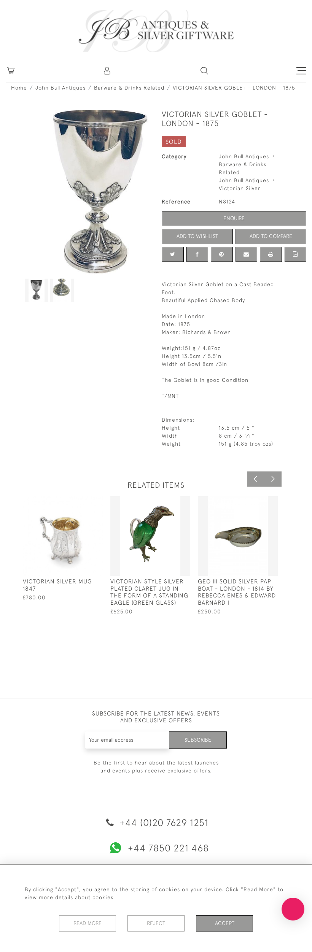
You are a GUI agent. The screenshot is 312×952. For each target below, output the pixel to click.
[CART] (10, 70)
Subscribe (198, 740)
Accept (224, 923)
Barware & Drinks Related (129, 88)
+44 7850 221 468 (168, 847)
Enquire (234, 218)
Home (19, 88)
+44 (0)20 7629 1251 (163, 822)
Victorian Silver (240, 188)
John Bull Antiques (60, 88)
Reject (156, 923)
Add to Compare (271, 236)
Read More (87, 923)
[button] (107, 70)
